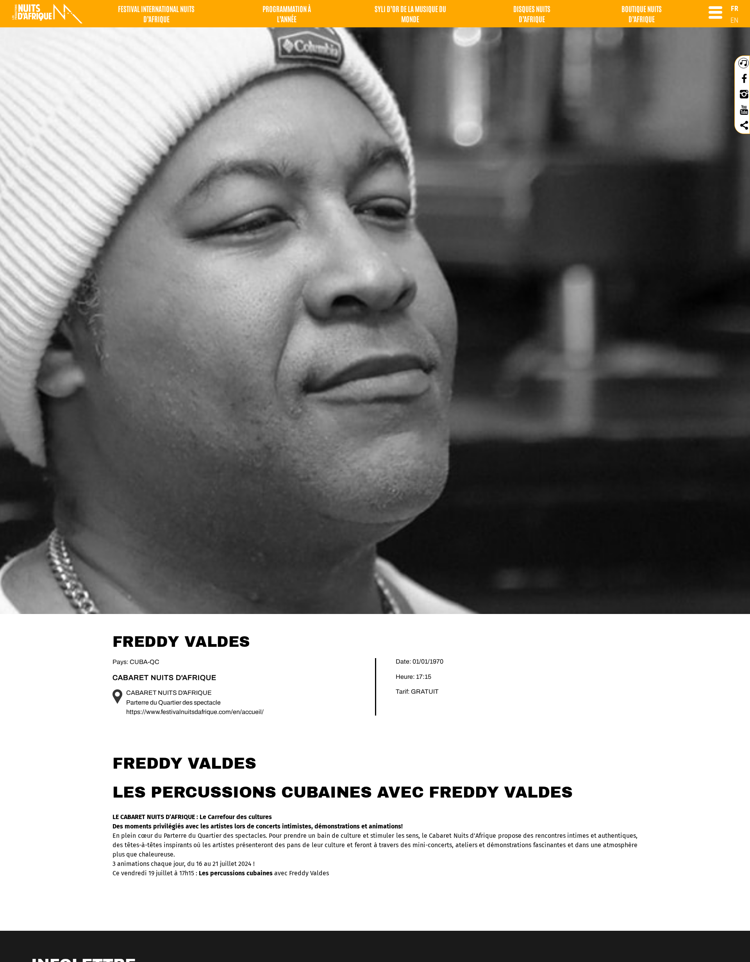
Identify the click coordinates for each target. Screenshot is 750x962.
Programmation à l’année (286, 13)
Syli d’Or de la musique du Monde (410, 13)
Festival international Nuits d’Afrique (156, 13)
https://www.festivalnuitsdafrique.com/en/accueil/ (195, 712)
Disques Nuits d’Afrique (531, 13)
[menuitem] (734, 8)
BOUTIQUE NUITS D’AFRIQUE (641, 13)
